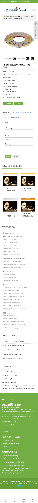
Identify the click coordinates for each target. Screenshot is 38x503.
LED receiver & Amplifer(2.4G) (14, 296)
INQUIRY (8, 103)
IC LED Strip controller (11, 305)
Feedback (6, 431)
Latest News (11, 437)
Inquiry (24, 501)
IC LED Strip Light (10, 245)
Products (14, 16)
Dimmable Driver (9, 315)
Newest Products (8, 233)
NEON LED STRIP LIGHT (12, 254)
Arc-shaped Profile (10, 277)
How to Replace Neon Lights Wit (13, 350)
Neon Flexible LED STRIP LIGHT (15, 264)
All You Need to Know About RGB (13, 345)
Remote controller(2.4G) (12, 299)
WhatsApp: (9, 128)
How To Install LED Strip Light (12, 354)
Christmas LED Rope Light (12, 267)
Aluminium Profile (10, 274)
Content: (8, 144)
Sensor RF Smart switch (12, 290)
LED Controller (8, 285)
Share (5, 501)
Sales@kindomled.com (13, 379)
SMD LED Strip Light (11, 242)
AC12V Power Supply (11, 328)
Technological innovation (11, 443)
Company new (8, 440)
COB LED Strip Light (15, 18)
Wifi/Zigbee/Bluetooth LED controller (16, 287)
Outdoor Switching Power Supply (14, 325)
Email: (7, 136)
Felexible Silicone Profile (12, 280)
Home (7, 16)
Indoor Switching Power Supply (14, 321)
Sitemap (35, 483)
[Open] (36, 30)
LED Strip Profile (8, 272)
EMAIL (19, 103)
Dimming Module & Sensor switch (15, 309)
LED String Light (9, 251)
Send (8, 157)
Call (14, 501)
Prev (5, 39)
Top (33, 501)
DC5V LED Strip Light (11, 248)
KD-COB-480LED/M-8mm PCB (18, 118)
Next (32, 39)
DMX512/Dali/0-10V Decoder (13, 293)
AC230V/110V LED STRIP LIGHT (14, 259)
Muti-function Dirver (10, 318)
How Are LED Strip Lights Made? (13, 341)
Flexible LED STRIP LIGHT (13, 261)
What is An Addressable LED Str (13, 358)
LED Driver (6, 313)
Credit (5, 447)
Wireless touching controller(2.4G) (15, 302)
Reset (16, 157)
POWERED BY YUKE (24, 483)
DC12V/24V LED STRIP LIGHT (13, 237)
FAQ (4, 428)
